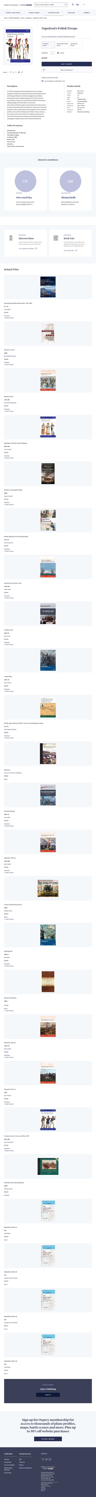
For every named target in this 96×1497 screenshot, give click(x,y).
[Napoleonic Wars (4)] (48, 1255)
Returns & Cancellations (25, 1468)
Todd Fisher (7, 1233)
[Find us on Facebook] (43, 1459)
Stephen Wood (8, 911)
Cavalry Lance (8, 630)
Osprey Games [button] (34, 13)
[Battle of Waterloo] (48, 981)
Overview (6, 1459)
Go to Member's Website (26, 248)
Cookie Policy (7, 1473)
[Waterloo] (48, 753)
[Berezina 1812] (48, 380)
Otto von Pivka (24, 197)
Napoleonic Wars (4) (10, 1272)
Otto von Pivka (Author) (49, 37)
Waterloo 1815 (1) (9, 1089)
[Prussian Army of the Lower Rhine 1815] (48, 1119)
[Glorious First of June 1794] (48, 567)
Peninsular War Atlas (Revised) (14, 1183)
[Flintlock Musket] (48, 795)
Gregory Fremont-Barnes (11, 1278)
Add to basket (66, 64)
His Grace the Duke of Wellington (13, 773)
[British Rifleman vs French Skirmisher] (48, 520)
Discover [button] (71, 13)
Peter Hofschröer (8, 1142)
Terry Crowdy (7, 449)
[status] (53, 52)
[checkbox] (48, 45)
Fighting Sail (8, 951)
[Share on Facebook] (10, 72)
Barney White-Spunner (10, 356)
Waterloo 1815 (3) (9, 858)
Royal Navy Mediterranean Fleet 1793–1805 (18, 303)
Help (20, 1459)
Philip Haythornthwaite (10, 729)
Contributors (53, 13)
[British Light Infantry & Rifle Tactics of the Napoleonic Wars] (48, 707)
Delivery (21, 1465)
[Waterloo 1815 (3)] (48, 841)
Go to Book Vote (69, 250)
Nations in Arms (9, 350)
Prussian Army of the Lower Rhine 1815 (16, 1136)
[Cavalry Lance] (48, 613)
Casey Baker (7, 309)
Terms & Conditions (9, 1465)
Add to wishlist (67, 70)
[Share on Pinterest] (16, 72)
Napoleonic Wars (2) (10, 1361)
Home (5, 18)
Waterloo (7, 770)
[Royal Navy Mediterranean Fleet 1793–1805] (48, 287)
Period (22, 18)
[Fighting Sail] (48, 935)
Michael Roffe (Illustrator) (66, 37)
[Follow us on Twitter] (49, 1459)
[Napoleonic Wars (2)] (48, 1344)
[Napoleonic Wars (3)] (48, 1300)
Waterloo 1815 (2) (9, 1043)
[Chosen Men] (48, 660)
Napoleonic (29, 18)
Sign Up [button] (48, 1395)
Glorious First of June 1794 (12, 583)
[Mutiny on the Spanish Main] (48, 473)
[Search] (65, 4)
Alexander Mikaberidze (10, 403)
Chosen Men (8, 676)
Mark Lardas (7, 589)
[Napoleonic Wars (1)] (48, 1211)
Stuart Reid (7, 817)
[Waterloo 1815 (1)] (48, 1073)
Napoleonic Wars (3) (10, 1316)
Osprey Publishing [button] (13, 13)
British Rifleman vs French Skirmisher (16, 536)
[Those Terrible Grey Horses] (48, 888)
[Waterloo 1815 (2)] (48, 1026)
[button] (77, 4)
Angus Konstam (8, 496)
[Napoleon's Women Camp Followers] (48, 427)
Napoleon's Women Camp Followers (15, 443)
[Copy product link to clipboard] (22, 72)
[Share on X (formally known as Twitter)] (13, 72)
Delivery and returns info (50, 78)
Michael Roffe (68, 197)
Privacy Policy (7, 1462)
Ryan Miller (7, 957)
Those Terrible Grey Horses (13, 904)
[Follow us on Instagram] (46, 1459)
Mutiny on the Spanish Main (13, 490)
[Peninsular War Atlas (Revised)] (48, 1166)
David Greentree (8, 543)
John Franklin (7, 864)
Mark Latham (7, 683)
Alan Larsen (7, 636)
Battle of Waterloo (10, 998)
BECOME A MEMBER (48, 1439)
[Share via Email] (19, 72)
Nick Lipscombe (8, 1189)
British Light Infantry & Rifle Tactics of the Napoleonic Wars (23, 723)
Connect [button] (86, 13)
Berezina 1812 (8, 396)
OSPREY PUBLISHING (14, 18)
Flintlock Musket (9, 811)
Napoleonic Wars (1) (10, 1227)
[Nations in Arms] (48, 333)
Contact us (22, 1462)
